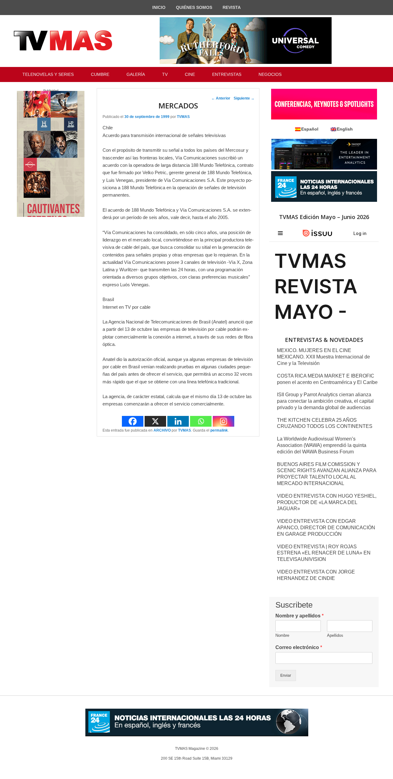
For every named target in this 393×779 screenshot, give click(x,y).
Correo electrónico (298, 647)
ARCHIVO (162, 430)
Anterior (220, 98)
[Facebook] (132, 421)
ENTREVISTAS (226, 74)
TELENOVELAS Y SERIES (48, 74)
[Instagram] (223, 421)
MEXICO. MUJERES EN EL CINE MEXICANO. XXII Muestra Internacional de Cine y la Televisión (323, 357)
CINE (190, 74)
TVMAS (183, 117)
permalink (219, 430)
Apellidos (335, 635)
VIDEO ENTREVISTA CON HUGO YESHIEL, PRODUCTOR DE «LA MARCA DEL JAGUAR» (326, 502)
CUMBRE (100, 74)
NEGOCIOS (270, 74)
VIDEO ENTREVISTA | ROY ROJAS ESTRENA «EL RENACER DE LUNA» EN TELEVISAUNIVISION (324, 553)
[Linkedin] (178, 421)
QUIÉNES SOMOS (194, 7)
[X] (155, 421)
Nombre (282, 635)
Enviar (285, 675)
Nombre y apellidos (299, 615)
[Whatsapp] (201, 421)
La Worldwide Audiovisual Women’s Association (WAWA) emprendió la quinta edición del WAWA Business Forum (321, 445)
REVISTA (232, 7)
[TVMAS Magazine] (63, 40)
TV (165, 74)
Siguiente (244, 98)
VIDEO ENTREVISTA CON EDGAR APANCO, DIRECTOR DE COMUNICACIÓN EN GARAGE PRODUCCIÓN (326, 528)
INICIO (158, 7)
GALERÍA (135, 74)
